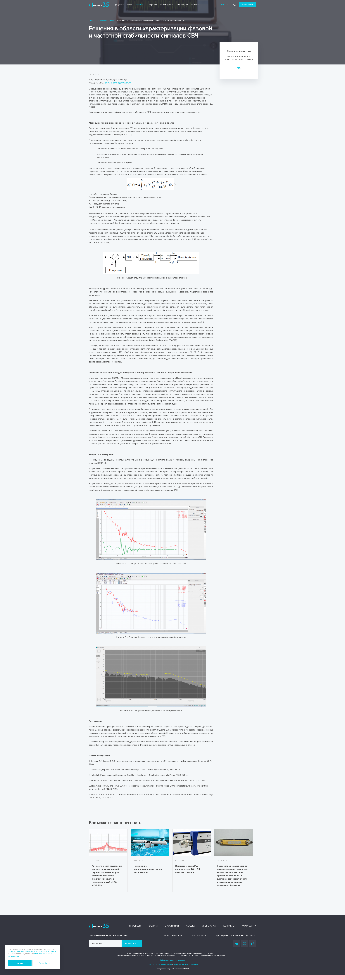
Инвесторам (182, 4)
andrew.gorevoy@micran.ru (118, 82)
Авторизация (247, 4)
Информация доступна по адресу (172, 960)
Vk (236, 943)
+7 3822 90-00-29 (173, 935)
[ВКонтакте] (238, 67)
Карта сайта (249, 926)
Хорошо (19, 963)
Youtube (244, 943)
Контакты (195, 4)
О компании (140, 4)
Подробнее (44, 963)
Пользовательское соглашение (185, 965)
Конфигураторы (167, 4)
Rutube (252, 943)
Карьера (153, 4)
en (227, 4)
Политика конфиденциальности (159, 965)
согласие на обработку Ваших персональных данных (32, 951)
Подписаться (131, 943)
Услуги (129, 4)
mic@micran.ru (199, 935)
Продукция (119, 4)
